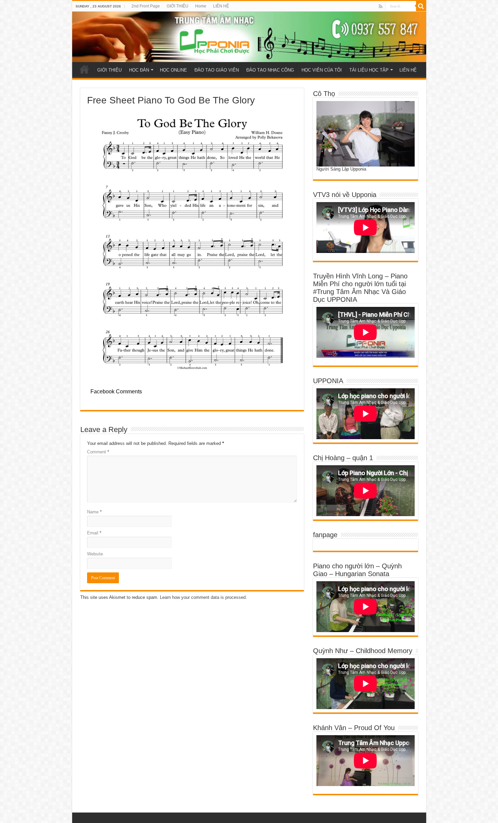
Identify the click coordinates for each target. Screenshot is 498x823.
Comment (98, 451)
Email (94, 532)
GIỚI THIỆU (177, 6)
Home (200, 6)
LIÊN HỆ (221, 6)
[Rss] (380, 6)
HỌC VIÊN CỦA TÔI (322, 70)
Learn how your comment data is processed (203, 597)
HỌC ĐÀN (139, 70)
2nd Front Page (145, 6)
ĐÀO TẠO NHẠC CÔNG (270, 70)
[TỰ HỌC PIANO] (249, 37)
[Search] (421, 6)
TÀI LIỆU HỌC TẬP (369, 70)
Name (94, 511)
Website (95, 553)
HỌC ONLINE (173, 70)
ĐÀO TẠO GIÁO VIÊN (216, 70)
